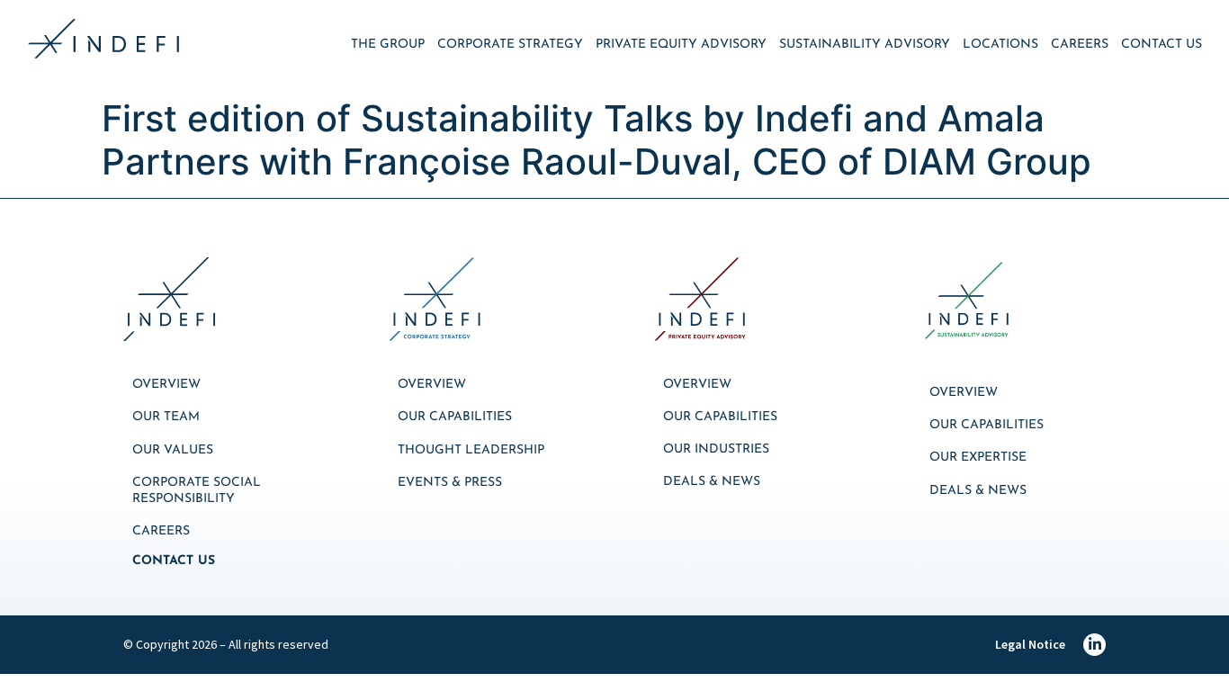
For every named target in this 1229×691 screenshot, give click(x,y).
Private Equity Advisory (681, 44)
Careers (1079, 44)
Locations (1000, 44)
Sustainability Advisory (864, 44)
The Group (388, 44)
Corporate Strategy (510, 44)
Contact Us (1161, 44)
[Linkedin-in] (1095, 645)
